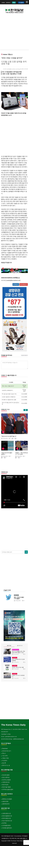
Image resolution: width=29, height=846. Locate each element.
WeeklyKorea (15, 649)
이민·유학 (4, 755)
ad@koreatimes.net (18, 739)
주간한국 (4, 760)
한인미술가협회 (6, 787)
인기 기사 (9, 645)
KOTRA (4, 823)
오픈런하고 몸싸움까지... (8, 390)
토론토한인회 (6, 782)
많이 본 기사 (19, 645)
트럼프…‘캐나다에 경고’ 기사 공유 (21, 453)
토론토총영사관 (6, 813)
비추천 (24, 284)
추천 (16, 284)
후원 (14, 2)
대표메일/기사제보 (6, 734)
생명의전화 (5, 801)
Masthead (4, 748)
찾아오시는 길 (6, 765)
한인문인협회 (6, 775)
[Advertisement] (14, 32)
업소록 (4, 763)
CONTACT (8, 2)
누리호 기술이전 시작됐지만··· (9, 396)
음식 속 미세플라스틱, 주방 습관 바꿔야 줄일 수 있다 (18, 652)
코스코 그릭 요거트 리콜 (18, 667)
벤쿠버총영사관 (6, 818)
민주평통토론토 (6, 825)
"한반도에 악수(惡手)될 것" (9, 436)
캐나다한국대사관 (7, 820)
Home (5, 54)
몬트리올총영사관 (7, 816)
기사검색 (21, 2)
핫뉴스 (10, 54)
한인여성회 (5, 784)
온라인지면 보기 (6, 751)
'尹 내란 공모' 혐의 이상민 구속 (9, 394)
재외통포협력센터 (7, 828)
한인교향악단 (6, 777)
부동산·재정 (5, 758)
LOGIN (3, 2)
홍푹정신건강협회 (7, 799)
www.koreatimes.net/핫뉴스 (10, 278)
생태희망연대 (6, 803)
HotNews (15, 657)
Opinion (16, 595)
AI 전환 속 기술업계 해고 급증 (9, 399)
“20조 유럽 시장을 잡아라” (8, 386)
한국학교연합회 (6, 779)
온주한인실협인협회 (7, 789)
